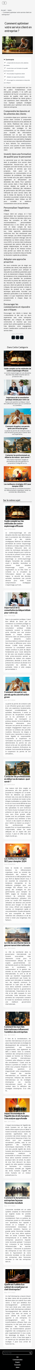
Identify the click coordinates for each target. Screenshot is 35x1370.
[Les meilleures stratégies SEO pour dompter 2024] (17, 474)
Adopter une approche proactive (16, 77)
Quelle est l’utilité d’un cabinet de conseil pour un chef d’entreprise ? (16, 1287)
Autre (9, 10)
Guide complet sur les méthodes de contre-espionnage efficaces (17, 369)
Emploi (17, 1362)
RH (18, 1357)
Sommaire (10, 59)
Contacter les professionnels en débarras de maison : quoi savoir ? (17, 456)
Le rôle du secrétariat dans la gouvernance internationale (17, 944)
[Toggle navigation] (4, 2)
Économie (17, 1365)
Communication (17, 1359)
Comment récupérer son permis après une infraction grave (17, 427)
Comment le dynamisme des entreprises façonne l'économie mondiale (17, 1200)
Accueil (3, 10)
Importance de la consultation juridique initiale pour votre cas (17, 398)
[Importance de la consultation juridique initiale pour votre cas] (17, 387)
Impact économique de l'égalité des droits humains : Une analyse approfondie (17, 1116)
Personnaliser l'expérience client (16, 74)
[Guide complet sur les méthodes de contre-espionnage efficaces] (17, 358)
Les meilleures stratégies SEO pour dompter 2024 (17, 485)
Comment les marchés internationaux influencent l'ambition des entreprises (16, 1029)
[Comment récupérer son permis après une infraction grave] (17, 416)
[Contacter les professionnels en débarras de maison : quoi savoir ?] (17, 445)
